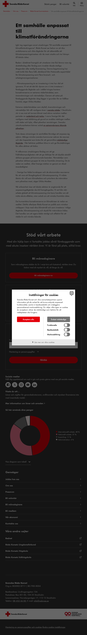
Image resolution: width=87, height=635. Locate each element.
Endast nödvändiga (58, 319)
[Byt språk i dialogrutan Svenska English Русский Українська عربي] (71, 293)
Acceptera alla (28, 319)
